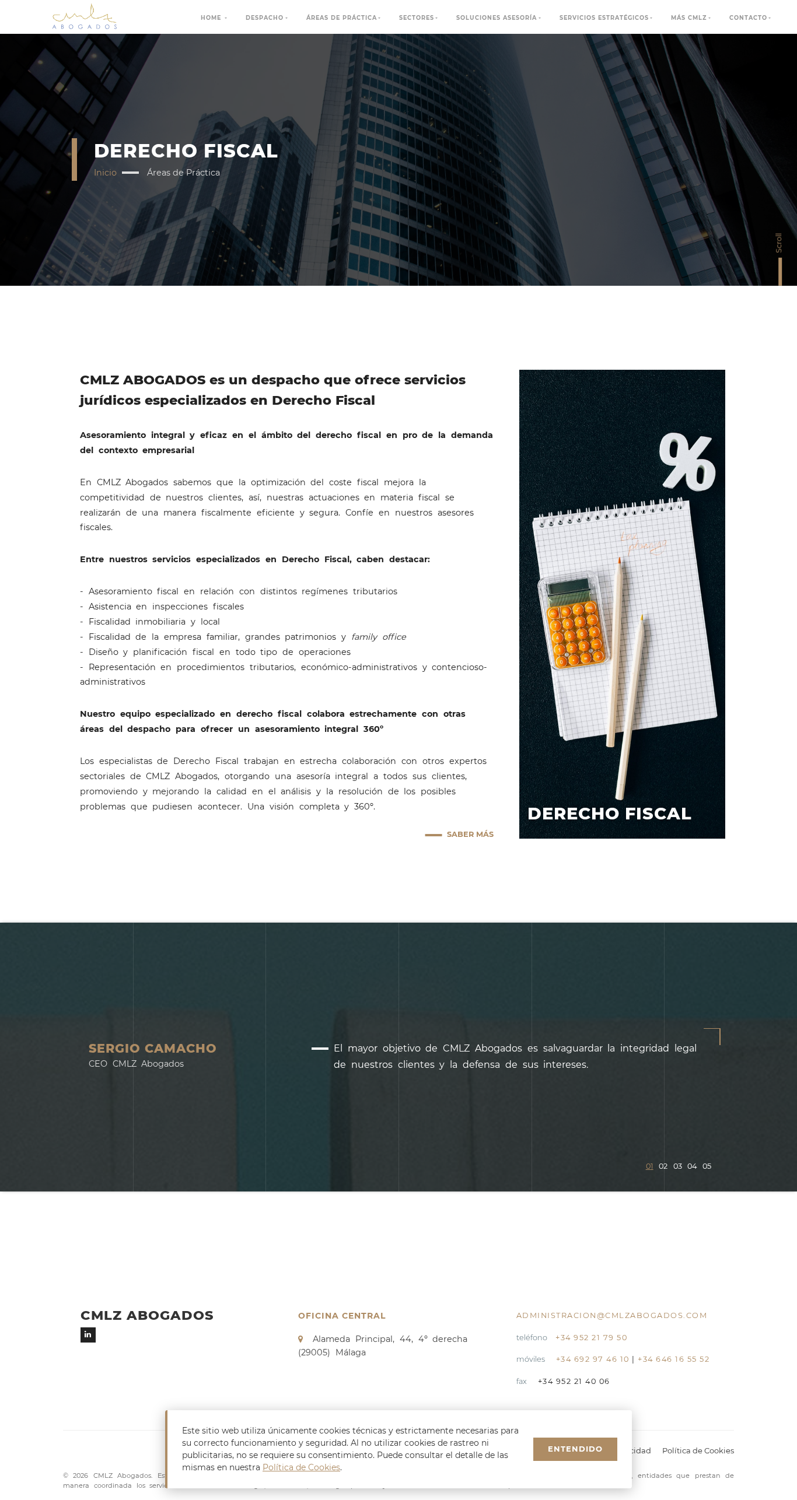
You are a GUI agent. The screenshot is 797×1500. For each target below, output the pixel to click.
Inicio (105, 172)
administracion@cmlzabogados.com (612, 1315)
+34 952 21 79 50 (591, 1337)
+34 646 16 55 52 (673, 1359)
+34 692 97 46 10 (593, 1359)
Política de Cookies (698, 1450)
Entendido (575, 1448)
